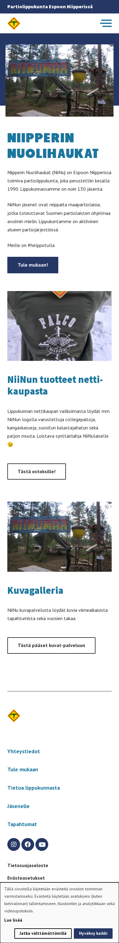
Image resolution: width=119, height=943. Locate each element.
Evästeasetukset (26, 878)
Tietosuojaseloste (27, 865)
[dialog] (59, 912)
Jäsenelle (18, 806)
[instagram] (13, 844)
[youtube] (41, 844)
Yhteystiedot (23, 751)
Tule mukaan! (33, 265)
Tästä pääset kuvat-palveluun (51, 645)
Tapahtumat (22, 824)
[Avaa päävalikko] (106, 23)
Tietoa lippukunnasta (33, 787)
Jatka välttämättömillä (43, 933)
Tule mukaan (22, 769)
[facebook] (27, 844)
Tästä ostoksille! (37, 471)
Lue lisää (13, 920)
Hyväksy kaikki (93, 933)
